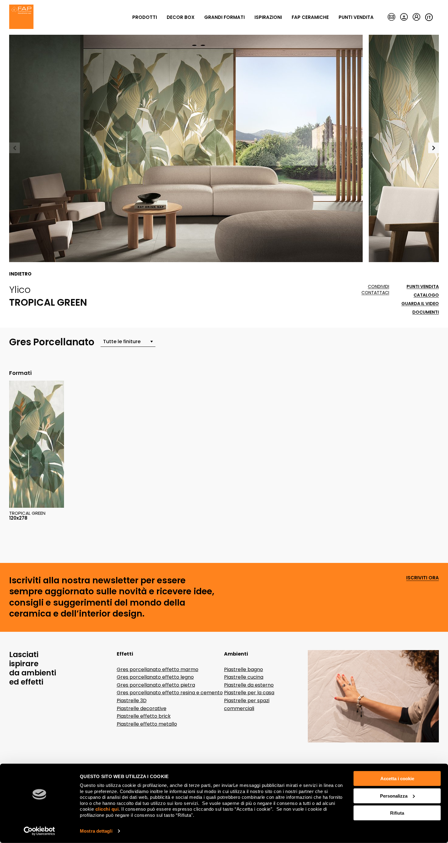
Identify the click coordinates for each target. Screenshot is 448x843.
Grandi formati (224, 17)
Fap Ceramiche (310, 17)
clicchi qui (107, 809)
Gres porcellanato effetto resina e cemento (170, 692)
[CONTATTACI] (391, 17)
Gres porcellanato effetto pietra (156, 684)
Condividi (378, 286)
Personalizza (393, 795)
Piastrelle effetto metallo (147, 723)
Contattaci (375, 292)
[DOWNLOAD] (404, 17)
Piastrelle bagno (243, 669)
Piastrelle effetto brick (144, 716)
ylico (20, 289)
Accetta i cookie (397, 778)
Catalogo (426, 295)
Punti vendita (356, 17)
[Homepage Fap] (21, 17)
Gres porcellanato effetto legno (155, 677)
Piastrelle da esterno (249, 684)
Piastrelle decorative (141, 708)
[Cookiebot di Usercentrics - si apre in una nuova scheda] (39, 831)
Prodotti (144, 17)
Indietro (20, 274)
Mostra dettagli (96, 831)
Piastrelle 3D (132, 700)
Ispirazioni (268, 17)
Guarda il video (420, 303)
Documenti (425, 312)
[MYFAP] (416, 17)
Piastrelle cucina (243, 677)
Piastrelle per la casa (249, 692)
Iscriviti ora (422, 578)
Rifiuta (397, 813)
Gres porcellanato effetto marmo (157, 669)
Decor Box (180, 17)
